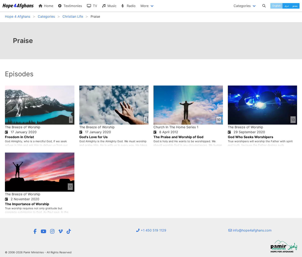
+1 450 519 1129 (153, 230)
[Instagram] (52, 231)
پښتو (295, 5)
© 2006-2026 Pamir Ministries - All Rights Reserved (38, 252)
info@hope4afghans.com (252, 230)
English (276, 5)
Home (48, 6)
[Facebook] (35, 231)
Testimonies (72, 6)
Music (111, 6)
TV (94, 6)
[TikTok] (69, 231)
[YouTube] (43, 231)
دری (287, 5)
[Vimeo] (60, 231)
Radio (131, 6)
